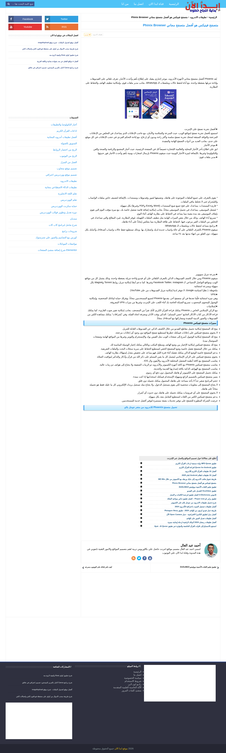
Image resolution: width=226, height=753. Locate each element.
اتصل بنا (137, 675)
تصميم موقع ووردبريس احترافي (61, 174)
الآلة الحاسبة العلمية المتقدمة (127, 687)
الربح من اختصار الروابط (65, 149)
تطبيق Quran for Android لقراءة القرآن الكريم (197, 467)
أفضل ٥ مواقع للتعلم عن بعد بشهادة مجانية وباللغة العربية (57, 61)
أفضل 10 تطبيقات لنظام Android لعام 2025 (199, 475)
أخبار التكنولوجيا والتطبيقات (64, 124)
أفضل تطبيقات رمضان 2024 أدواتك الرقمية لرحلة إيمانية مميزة (192, 522)
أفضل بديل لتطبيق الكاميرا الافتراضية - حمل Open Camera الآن (191, 514)
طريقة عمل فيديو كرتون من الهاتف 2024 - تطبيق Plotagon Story (190, 510)
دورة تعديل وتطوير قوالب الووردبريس (58, 212)
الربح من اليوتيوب (68, 156)
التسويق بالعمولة (69, 143)
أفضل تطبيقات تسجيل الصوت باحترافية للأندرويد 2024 (195, 507)
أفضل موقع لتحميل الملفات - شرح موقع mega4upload (58, 43)
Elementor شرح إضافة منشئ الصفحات (57, 250)
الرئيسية (213, 17)
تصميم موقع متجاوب (67, 168)
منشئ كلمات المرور (131, 690)
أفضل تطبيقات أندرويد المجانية (62, 137)
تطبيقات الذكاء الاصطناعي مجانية (61, 187)
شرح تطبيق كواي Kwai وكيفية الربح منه (63, 55)
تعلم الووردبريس (69, 200)
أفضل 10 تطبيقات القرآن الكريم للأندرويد (200, 471)
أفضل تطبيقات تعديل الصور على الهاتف (201, 518)
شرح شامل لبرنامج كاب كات (63, 225)
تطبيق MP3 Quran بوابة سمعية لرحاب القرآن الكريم (196, 463)
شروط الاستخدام (133, 681)
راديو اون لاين (134, 684)
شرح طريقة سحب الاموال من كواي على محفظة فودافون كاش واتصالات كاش (50, 49)
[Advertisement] (151, 58)
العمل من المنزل (69, 162)
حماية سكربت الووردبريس (64, 206)
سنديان (73, 218)
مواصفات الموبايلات (67, 244)
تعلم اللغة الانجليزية (67, 193)
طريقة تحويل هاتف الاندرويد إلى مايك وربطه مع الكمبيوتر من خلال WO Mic (187, 479)
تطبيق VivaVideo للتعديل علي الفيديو (201, 491)
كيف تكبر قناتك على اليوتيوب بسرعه (98, 567)
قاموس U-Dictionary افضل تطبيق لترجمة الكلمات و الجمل (193, 495)
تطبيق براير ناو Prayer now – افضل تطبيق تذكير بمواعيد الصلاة (191, 499)
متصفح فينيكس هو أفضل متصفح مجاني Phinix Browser (194, 483)
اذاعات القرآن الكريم (67, 131)
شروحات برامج (69, 231)
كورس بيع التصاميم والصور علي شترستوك (56, 237)
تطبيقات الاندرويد (198, 17)
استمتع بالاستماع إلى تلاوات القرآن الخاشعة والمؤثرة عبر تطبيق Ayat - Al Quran (185, 526)
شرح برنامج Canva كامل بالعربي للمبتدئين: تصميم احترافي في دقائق (53, 68)
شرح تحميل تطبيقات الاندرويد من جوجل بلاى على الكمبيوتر (193, 503)
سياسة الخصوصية (132, 678)
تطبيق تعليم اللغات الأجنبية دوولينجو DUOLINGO (197, 487)
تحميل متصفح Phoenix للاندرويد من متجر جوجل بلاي (150, 407)
